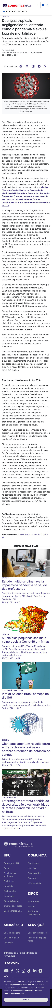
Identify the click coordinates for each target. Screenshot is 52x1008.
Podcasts (8, 942)
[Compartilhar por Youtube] (6, 970)
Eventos (32, 878)
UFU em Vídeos (11, 937)
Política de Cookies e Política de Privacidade (20, 954)
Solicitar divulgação (37, 932)
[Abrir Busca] (47, 5)
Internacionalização (13, 906)
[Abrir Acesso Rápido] (38, 5)
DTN (20, 534)
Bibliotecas (9, 881)
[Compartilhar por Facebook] (12, 970)
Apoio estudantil (11, 901)
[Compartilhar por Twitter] (17, 970)
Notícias (32, 868)
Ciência (26, 534)
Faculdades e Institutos (10, 874)
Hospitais (8, 886)
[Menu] (4, 11)
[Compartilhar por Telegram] (40, 970)
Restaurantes (10, 891)
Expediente (33, 863)
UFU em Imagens (12, 932)
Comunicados (34, 873)
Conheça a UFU (11, 863)
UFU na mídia (34, 883)
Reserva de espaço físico (37, 939)
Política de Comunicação (34, 913)
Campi (7, 868)
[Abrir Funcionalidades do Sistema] (43, 5)
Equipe (31, 906)
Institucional (33, 901)
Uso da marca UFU (13, 911)
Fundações (9, 896)
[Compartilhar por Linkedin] (34, 970)
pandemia (35, 534)
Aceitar (26, 999)
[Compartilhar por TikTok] (29, 970)
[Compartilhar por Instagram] (23, 970)
